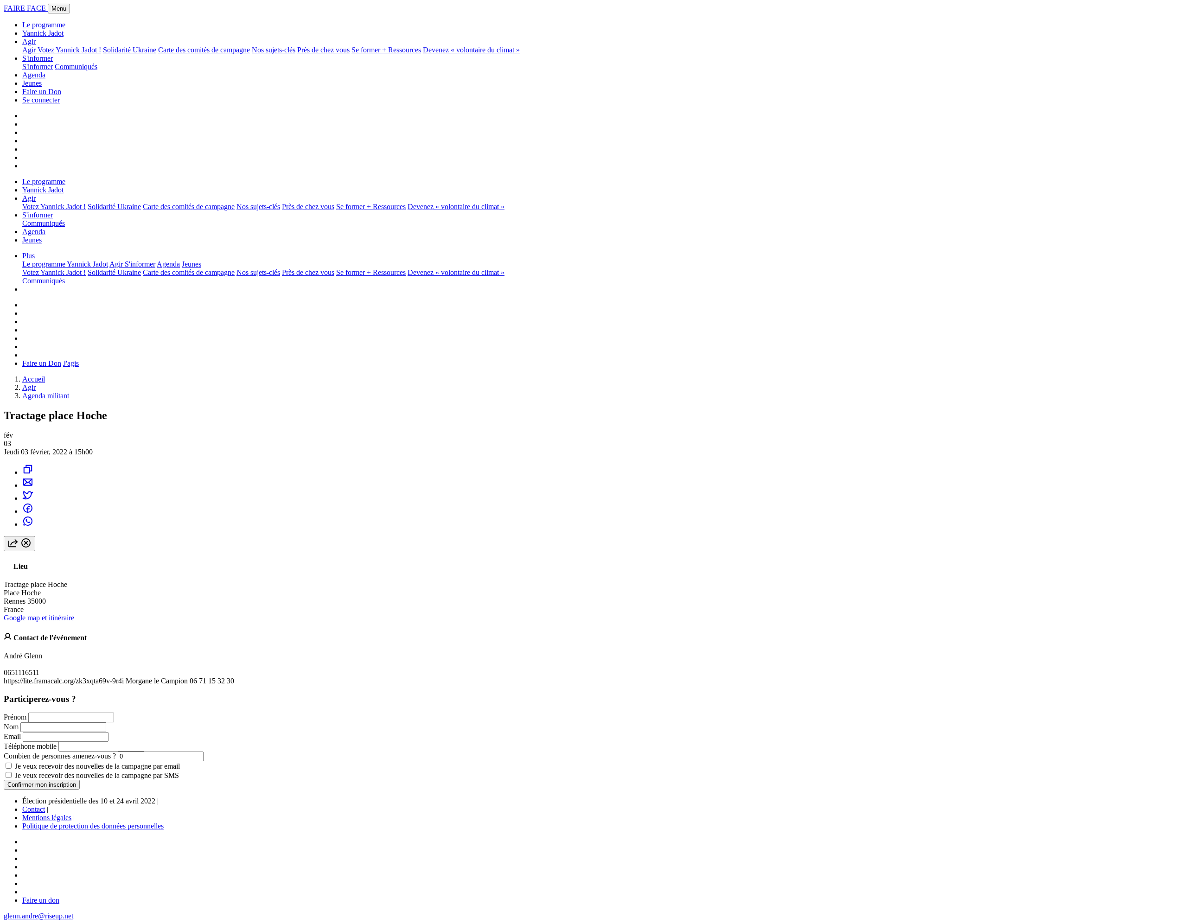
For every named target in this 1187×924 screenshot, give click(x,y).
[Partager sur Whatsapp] (27, 524)
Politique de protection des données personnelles (93, 826)
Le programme (43, 25)
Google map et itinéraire (39, 618)
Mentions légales (46, 818)
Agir (29, 41)
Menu (58, 8)
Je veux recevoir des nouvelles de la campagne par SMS (97, 775)
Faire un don (40, 900)
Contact (33, 809)
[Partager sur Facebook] (27, 511)
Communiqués (76, 66)
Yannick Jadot (43, 33)
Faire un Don (41, 92)
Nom (11, 727)
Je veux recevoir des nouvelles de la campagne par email (97, 766)
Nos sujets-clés (273, 50)
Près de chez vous (323, 50)
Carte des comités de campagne (204, 50)
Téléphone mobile (30, 746)
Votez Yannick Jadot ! (69, 50)
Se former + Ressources (386, 50)
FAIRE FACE (26, 8)
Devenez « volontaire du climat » (471, 50)
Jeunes (32, 83)
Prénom (15, 717)
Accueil (33, 379)
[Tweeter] (27, 498)
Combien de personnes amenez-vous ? (60, 756)
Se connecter (41, 100)
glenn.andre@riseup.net (38, 916)
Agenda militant (45, 396)
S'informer (37, 58)
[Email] (27, 485)
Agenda (33, 75)
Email (12, 736)
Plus (28, 256)
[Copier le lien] (27, 472)
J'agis (71, 363)
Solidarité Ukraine (129, 50)
